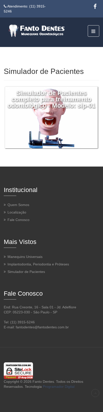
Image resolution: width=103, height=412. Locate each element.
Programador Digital (58, 387)
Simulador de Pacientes (26, 271)
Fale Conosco (19, 220)
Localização (17, 212)
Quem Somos (18, 205)
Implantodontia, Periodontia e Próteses (38, 264)
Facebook (95, 6)
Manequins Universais (25, 256)
